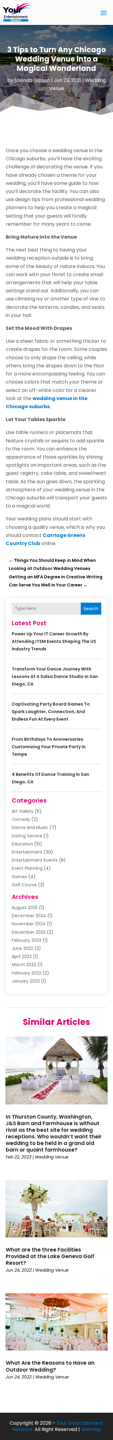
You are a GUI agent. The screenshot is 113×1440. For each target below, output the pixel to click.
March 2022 (24, 965)
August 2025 (25, 908)
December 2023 (29, 932)
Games (19, 877)
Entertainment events (35, 860)
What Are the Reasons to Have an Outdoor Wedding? (50, 1366)
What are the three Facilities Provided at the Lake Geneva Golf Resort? (50, 1256)
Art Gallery (22, 811)
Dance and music (30, 827)
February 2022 (26, 973)
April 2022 (22, 956)
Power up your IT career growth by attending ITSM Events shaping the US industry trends (54, 641)
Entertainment (27, 852)
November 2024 (29, 924)
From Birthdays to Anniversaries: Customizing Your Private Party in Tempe (49, 746)
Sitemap (91, 1429)
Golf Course (24, 885)
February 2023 (26, 940)
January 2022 (26, 981)
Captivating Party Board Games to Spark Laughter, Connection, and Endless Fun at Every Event (51, 711)
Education (22, 844)
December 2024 (29, 916)
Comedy (21, 819)
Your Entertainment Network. (58, 1426)
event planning (27, 868)
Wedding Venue (51, 1157)
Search (90, 609)
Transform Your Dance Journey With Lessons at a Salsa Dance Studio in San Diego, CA (55, 676)
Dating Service (27, 836)
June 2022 (22, 948)
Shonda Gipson (32, 80)
